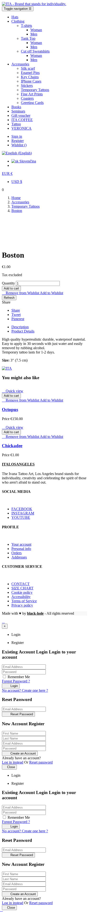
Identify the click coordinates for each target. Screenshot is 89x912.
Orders (16, 553)
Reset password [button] (41, 762)
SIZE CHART (22, 588)
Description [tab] (20, 327)
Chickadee (12, 445)
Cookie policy (22, 592)
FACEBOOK (21, 509)
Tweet (16, 315)
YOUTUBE (20, 517)
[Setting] (17, 153)
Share (15, 310)
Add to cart (11, 288)
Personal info (21, 549)
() (19, 145)
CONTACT (20, 584)
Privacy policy (22, 605)
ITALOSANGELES (18, 464)
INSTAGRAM (22, 513)
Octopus (10, 409)
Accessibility (21, 597)
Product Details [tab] (22, 331)
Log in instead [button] (12, 762)
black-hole (35, 613)
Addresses (19, 557)
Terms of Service (24, 601)
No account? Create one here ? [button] (25, 690)
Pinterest (17, 319)
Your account (21, 544)
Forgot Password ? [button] (16, 681)
